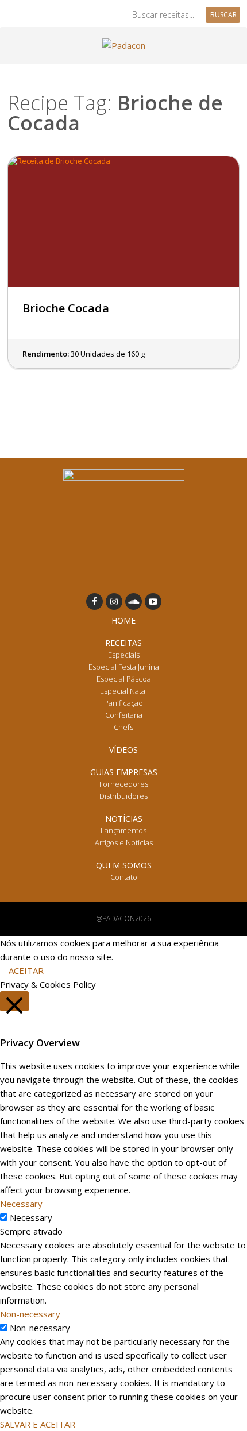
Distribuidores (123, 796)
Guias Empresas (123, 772)
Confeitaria (123, 715)
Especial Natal (123, 691)
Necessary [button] (21, 1203)
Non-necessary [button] (30, 1314)
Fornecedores (123, 784)
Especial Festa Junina (123, 667)
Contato (123, 877)
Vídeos (123, 749)
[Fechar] (14, 1001)
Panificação (123, 703)
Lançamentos (123, 830)
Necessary (31, 1217)
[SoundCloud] (133, 601)
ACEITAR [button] (26, 970)
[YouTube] (153, 601)
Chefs (123, 727)
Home (123, 620)
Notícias (123, 818)
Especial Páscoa (124, 679)
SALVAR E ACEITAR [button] (37, 1424)
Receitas (123, 642)
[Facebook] (94, 601)
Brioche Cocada (65, 308)
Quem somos (124, 865)
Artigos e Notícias (124, 842)
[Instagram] (114, 601)
